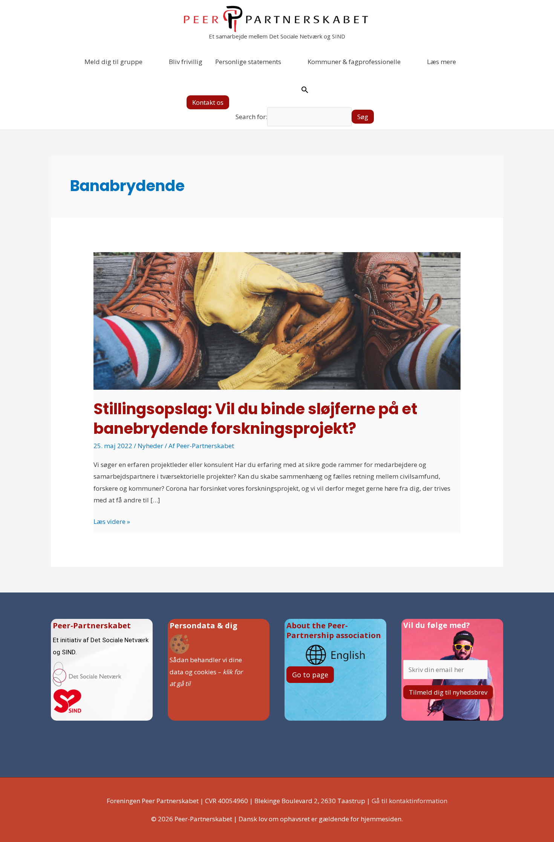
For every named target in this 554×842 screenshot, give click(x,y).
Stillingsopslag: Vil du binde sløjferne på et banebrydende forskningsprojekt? (255, 418)
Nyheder (150, 445)
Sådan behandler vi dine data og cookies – (206, 671)
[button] (208, 102)
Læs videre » (111, 521)
